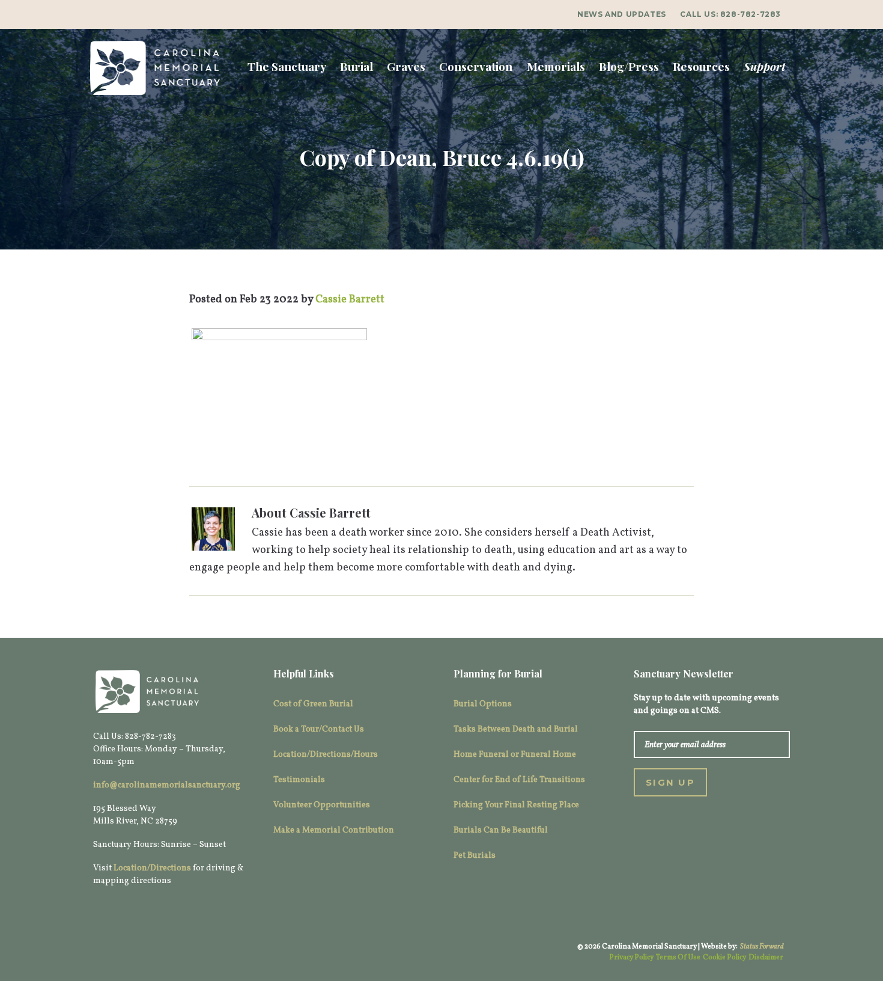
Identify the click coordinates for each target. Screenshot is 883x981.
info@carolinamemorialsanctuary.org (166, 785)
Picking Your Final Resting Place (516, 805)
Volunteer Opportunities (321, 805)
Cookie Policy (724, 957)
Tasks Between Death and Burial (516, 729)
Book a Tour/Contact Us (318, 729)
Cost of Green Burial (313, 704)
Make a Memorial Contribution (333, 830)
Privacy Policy (631, 957)
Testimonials (299, 780)
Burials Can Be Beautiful (501, 830)
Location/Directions (152, 868)
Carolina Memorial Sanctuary (155, 68)
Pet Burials (475, 855)
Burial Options (483, 704)
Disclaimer (765, 957)
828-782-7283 (750, 14)
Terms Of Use (678, 957)
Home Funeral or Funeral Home (515, 754)
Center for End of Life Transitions (519, 780)
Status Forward (762, 947)
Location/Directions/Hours (325, 754)
